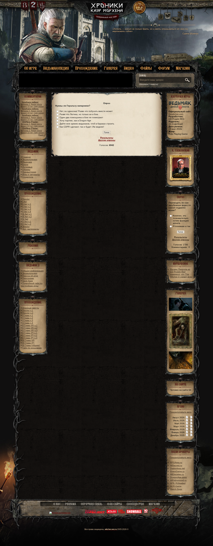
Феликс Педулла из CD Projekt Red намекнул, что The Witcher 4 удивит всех (181, 273)
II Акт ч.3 (26, 209)
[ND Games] (146, 513)
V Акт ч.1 (26, 221)
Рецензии (27, 162)
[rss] (180, 12)
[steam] (177, 15)
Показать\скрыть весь (180, 412)
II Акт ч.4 (26, 211)
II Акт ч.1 (26, 204)
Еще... (42, 135)
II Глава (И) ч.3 (29, 330)
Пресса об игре (30, 276)
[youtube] (186, 15)
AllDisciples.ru (177, 474)
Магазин (183, 68)
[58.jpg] (180, 368)
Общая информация (33, 271)
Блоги (25, 164)
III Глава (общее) (31, 345)
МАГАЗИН (154, 504)
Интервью (27, 167)
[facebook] (192, 15)
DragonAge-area (178, 477)
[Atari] (112, 513)
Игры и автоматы (31, 174)
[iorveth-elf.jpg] (180, 310)
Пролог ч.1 (27, 310)
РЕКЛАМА (70, 504)
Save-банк (27, 281)
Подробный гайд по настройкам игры (31, 284)
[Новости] (187, 417)
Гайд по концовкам (32, 348)
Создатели (27, 177)
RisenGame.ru (177, 471)
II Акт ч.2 (26, 206)
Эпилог (26, 226)
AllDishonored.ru (178, 480)
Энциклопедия (29, 159)
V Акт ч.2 (26, 224)
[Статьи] (191, 417)
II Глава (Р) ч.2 (29, 335)
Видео (129, 68)
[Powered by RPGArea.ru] (157, 513)
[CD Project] (95, 513)
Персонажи (28, 278)
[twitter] (167, 15)
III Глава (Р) (28, 343)
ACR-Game (176, 486)
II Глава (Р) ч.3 (29, 338)
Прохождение (86, 68)
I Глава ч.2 (27, 318)
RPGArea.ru (176, 462)
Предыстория (29, 172)
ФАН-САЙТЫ (114, 504)
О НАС (57, 504)
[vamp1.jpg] (180, 348)
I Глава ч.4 (27, 323)
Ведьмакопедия (56, 68)
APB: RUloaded (177, 483)
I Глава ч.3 (27, 320)
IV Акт (25, 219)
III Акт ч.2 (27, 216)
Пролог (26, 199)
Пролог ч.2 (27, 313)
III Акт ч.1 (27, 214)
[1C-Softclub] (121, 513)
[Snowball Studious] (134, 513)
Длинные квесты (30, 308)
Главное (26, 157)
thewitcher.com (176, 114)
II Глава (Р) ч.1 (29, 333)
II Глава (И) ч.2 (29, 328)
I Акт (24, 201)
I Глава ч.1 (27, 315)
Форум (163, 68)
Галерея (110, 68)
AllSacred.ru (176, 465)
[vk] (161, 15)
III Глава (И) (28, 340)
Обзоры (26, 169)
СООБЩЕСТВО (135, 504)
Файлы (146, 68)
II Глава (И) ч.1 (29, 325)
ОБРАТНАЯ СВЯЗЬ (91, 504)
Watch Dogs (176, 489)
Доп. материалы (30, 229)
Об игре (30, 68)
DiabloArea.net (177, 468)
